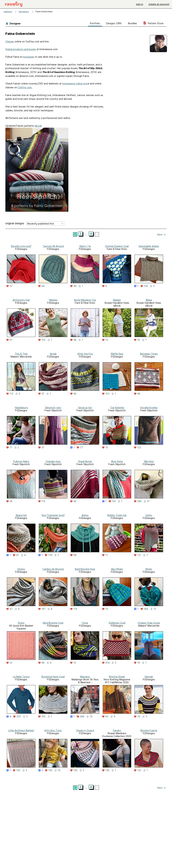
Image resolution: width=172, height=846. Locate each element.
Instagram (28, 56)
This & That (21, 353)
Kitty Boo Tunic (53, 730)
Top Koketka (117, 407)
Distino (21, 569)
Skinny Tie (85, 246)
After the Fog (85, 353)
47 (11, 609)
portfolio (95, 23)
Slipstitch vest (53, 407)
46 (74, 393)
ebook (38, 125)
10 (106, 340)
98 (138, 393)
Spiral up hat (85, 407)
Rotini (21, 622)
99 (74, 555)
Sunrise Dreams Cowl (117, 246)
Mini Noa (149, 461)
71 (11, 447)
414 (107, 662)
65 (106, 716)
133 (114, 501)
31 (148, 501)
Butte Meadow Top (85, 299)
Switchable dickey (149, 246)
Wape (149, 299)
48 (74, 340)
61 (11, 340)
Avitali (53, 353)
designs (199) (114, 23)
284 (146, 609)
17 (106, 555)
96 (43, 662)
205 (18, 716)
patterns (8, 11)
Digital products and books (20, 49)
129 (146, 286)
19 (138, 662)
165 (18, 770)
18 (138, 340)
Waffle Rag (117, 353)
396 (139, 501)
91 (17, 555)
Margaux (85, 676)
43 (74, 501)
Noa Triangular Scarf (53, 515)
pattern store (155, 23)
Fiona (85, 622)
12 (155, 609)
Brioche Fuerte (148, 730)
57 (11, 286)
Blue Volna (117, 461)
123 (139, 770)
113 (75, 609)
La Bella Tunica (21, 676)
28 (11, 501)
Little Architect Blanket (21, 730)
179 (50, 555)
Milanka (53, 299)
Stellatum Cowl (117, 622)
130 (75, 770)
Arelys (85, 515)
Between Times (149, 353)
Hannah (149, 676)
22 (11, 662)
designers (24, 11)
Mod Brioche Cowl (53, 622)
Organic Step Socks (149, 622)
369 (82, 716)
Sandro (117, 730)
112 (11, 393)
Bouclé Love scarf (21, 246)
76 (138, 716)
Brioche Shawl (117, 676)
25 (106, 609)
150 (50, 770)
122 (139, 447)
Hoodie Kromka (148, 407)
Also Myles (117, 569)
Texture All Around (53, 246)
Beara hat (21, 515)
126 (107, 770)
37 (42, 393)
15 (106, 447)
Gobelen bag (53, 461)
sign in (139, 4)
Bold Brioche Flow (85, 569)
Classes (9, 41)
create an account (158, 4)
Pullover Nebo (21, 461)
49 (74, 286)
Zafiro (148, 515)
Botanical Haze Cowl (53, 676)
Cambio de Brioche (53, 569)
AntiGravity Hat (21, 299)
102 (43, 340)
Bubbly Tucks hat (117, 515)
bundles (132, 23)
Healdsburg (21, 407)
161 (43, 609)
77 (81, 447)
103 (107, 393)
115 (43, 501)
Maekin (117, 299)
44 (43, 286)
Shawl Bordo (85, 461)
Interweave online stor (75, 83)
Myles (149, 569)
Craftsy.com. (25, 87)
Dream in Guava (85, 730)
